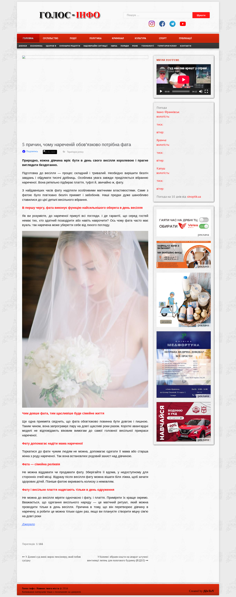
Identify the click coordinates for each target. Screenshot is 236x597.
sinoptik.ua (194, 197)
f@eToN (209, 591)
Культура (140, 38)
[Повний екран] (206, 91)
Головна (28, 38)
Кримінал (118, 38)
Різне (135, 45)
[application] (184, 79)
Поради (125, 45)
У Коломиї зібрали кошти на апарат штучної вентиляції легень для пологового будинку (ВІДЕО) (117, 558)
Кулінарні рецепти (69, 45)
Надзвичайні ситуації (95, 45)
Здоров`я (51, 45)
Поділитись (32, 151)
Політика (95, 38)
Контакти (185, 45)
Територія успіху (167, 45)
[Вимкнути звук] (200, 91)
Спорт (163, 38)
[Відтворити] (161, 91)
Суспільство (50, 38)
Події (73, 38)
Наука (114, 45)
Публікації (185, 38)
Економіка (36, 45)
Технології (147, 45)
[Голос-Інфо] (69, 15)
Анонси (23, 45)
